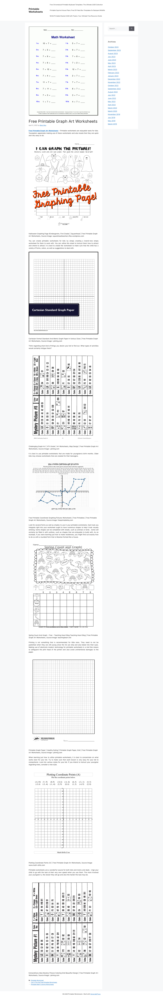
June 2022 (112, 98)
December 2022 (114, 79)
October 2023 (113, 47)
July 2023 (111, 57)
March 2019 (112, 124)
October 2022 (113, 86)
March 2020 (112, 111)
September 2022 (114, 89)
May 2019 (111, 121)
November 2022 (114, 82)
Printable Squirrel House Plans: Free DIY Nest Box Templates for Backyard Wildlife (77, 10)
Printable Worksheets (36, 10)
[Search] (131, 28)
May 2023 (112, 63)
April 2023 (112, 66)
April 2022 (112, 105)
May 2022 (111, 102)
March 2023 (112, 69)
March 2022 (112, 108)
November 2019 (114, 114)
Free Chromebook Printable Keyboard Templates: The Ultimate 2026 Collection (76, 5)
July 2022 (111, 95)
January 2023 (113, 76)
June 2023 (112, 60)
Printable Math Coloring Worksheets (42, 984)
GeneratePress (95, 994)
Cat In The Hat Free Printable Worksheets (44, 982)
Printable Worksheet (37, 980)
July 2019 (111, 118)
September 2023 (114, 50)
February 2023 (113, 73)
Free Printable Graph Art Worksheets (43, 131)
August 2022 (113, 92)
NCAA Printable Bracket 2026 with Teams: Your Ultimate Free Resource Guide (76, 16)
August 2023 (113, 53)
